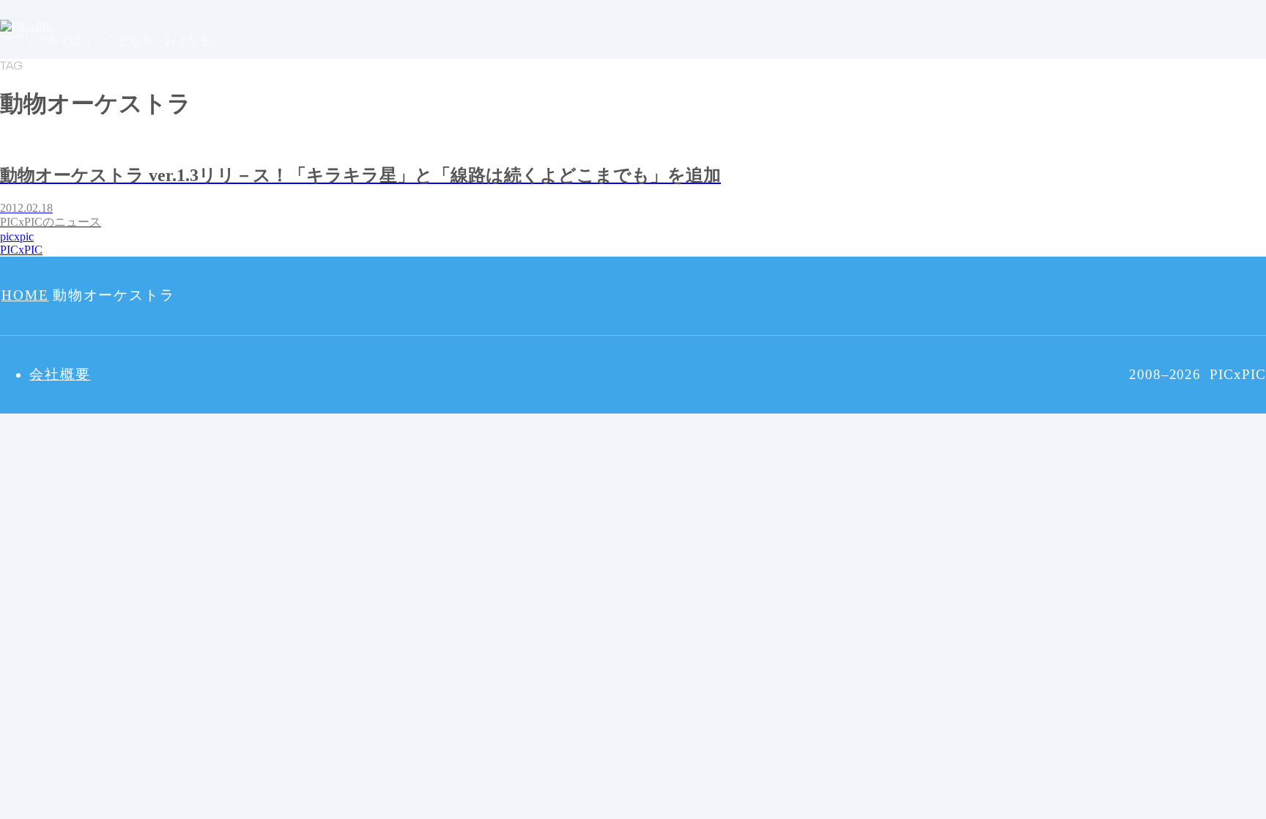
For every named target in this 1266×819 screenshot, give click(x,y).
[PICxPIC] (27, 26)
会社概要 (60, 374)
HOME (25, 295)
